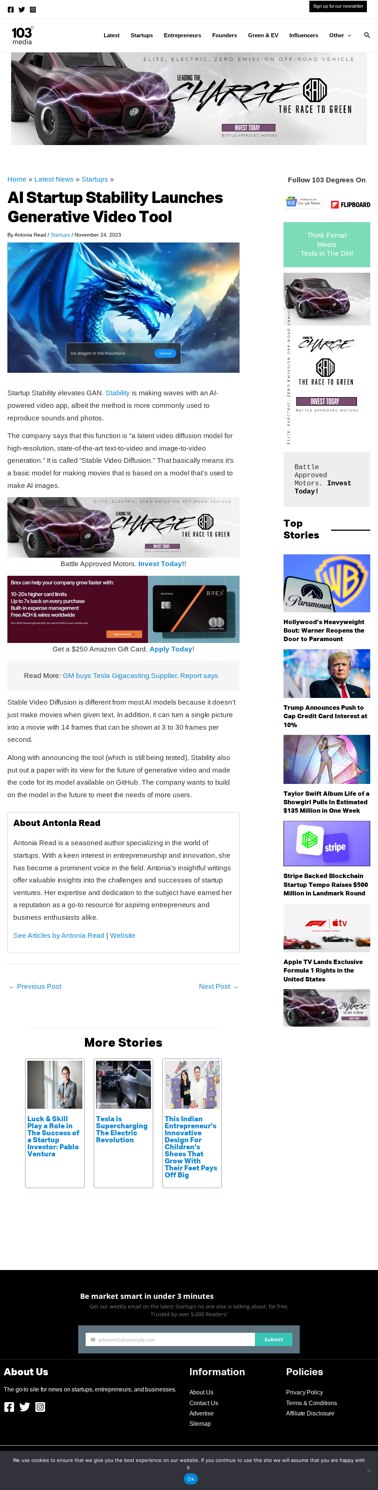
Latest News (54, 179)
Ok (191, 1479)
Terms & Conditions (311, 1403)
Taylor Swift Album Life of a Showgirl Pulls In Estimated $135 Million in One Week (327, 803)
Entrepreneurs (182, 35)
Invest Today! (161, 564)
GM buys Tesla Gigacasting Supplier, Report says (140, 675)
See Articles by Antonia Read (58, 935)
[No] (368, 1470)
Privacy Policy (304, 1392)
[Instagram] (33, 9)
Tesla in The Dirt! (326, 253)
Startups (142, 35)
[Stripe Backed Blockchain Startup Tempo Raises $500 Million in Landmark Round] (327, 844)
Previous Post (34, 986)
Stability (118, 393)
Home (17, 179)
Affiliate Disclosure (310, 1413)
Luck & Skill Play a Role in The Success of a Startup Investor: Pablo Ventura (53, 1137)
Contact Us (203, 1403)
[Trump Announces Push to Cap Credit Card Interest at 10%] (327, 673)
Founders (224, 35)
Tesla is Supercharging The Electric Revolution (122, 1130)
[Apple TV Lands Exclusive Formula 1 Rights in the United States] (327, 928)
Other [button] (336, 35)
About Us (201, 1392)
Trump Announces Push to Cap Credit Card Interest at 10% (325, 717)
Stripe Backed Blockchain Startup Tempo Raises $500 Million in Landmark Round (326, 885)
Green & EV (263, 35)
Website (122, 935)
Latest (112, 35)
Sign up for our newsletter (338, 6)
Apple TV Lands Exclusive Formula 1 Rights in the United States (323, 971)
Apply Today (171, 649)
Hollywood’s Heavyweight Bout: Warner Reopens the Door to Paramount (324, 631)
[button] (347, 35)
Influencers (303, 35)
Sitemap (200, 1424)
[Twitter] (21, 9)
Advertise (201, 1413)
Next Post (219, 986)
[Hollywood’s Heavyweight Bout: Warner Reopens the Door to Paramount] (327, 583)
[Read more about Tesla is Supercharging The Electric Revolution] (123, 1084)
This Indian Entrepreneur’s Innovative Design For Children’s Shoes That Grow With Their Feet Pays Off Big (191, 1147)
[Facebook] (10, 9)
